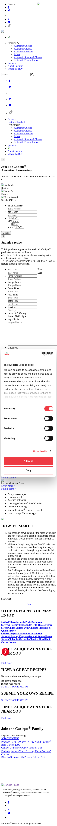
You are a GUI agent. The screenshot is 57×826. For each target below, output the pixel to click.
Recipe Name (14, 282)
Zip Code (13, 211)
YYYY (11, 227)
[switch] (48, 418)
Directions (13, 347)
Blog (3, 744)
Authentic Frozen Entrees (26, 60)
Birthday (13, 218)
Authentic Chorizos (23, 51)
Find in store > (8, 477)
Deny (28, 470)
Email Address (15, 205)
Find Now (6, 663)
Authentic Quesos (23, 45)
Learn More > (8, 486)
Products (12, 119)
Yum (29, 604)
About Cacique (15, 66)
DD (9, 224)
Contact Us (7, 747)
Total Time (13, 300)
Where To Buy (15, 68)
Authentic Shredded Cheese (28, 57)
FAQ (17, 744)
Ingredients (13, 319)
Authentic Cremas (23, 48)
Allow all (28, 461)
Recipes (12, 63)
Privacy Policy (20, 747)
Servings (12, 307)
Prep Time (13, 294)
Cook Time (13, 288)
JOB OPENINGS (10, 738)
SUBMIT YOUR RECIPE (14, 686)
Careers (10, 744)
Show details (39, 451)
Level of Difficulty (17, 313)
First (40, 269)
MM (10, 221)
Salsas (17, 54)
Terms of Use (35, 747)
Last (40, 272)
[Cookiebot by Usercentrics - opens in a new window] (40, 354)
